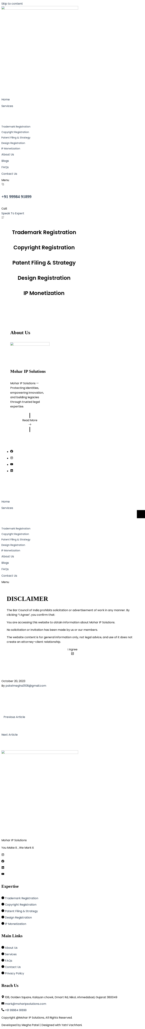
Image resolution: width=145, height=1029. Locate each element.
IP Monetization (44, 293)
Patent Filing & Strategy (44, 262)
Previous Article (14, 717)
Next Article (9, 735)
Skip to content (12, 4)
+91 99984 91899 (16, 196)
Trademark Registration (44, 232)
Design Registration (44, 278)
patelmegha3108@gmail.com (25, 686)
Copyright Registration (44, 247)
